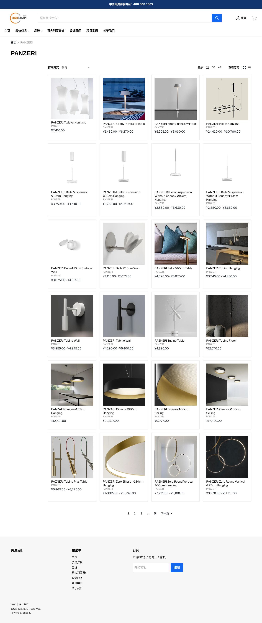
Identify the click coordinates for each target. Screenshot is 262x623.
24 (207, 67)
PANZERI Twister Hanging (68, 122)
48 (219, 67)
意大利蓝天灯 (55, 30)
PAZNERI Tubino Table (169, 340)
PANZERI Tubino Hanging (223, 268)
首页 (13, 42)
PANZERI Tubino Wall (65, 340)
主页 (7, 30)
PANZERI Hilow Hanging (222, 123)
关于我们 (109, 30)
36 (213, 67)
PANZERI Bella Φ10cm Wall (121, 268)
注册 (177, 567)
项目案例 (92, 30)
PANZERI (56, 126)
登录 (243, 18)
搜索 (13, 604)
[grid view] (243, 67)
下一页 (165, 513)
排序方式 (53, 67)
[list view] (248, 67)
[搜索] (217, 18)
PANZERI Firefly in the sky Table (124, 123)
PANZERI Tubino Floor (221, 340)
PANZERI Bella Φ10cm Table (173, 268)
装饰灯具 (21, 30)
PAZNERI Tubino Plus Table (69, 481)
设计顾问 (75, 30)
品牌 (37, 30)
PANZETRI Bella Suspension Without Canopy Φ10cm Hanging (173, 195)
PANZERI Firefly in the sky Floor (175, 123)
